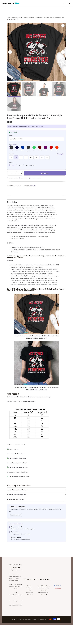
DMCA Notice (43, 594)
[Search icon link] (63, 4)
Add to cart (45, 173)
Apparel (13, 17)
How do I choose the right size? (17, 490)
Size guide (61, 154)
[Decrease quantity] (11, 173)
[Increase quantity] (18, 173)
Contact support (15, 515)
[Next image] (63, 52)
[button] (63, 25)
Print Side (11, 162)
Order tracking (29, 592)
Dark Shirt (19, 17)
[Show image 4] (59, 89)
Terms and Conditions (43, 588)
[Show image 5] (14, 104)
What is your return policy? (15, 499)
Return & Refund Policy (43, 586)
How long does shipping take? (16, 494)
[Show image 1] (14, 89)
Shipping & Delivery (43, 592)
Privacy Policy (43, 590)
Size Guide (29, 594)
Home (8, 17)
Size (36, 154)
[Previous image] (10, 52)
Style (11, 135)
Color (12, 144)
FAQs (29, 590)
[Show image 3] (44, 89)
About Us (29, 586)
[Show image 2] (29, 89)
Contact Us (29, 588)
